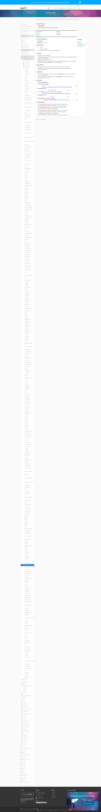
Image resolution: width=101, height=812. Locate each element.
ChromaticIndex (27, 125)
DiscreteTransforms (26, 54)
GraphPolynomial (27, 293)
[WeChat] (46, 802)
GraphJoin (26, 289)
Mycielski (26, 519)
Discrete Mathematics (56, 19)
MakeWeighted (27, 487)
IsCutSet (26, 381)
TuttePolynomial (27, 657)
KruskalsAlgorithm (28, 453)
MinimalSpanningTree (28, 504)
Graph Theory (25, 56)
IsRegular (26, 422)
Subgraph (26, 638)
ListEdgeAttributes (28, 463)
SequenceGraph (27, 586)
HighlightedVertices (28, 323)
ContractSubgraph (28, 168)
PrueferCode (27, 558)
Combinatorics (25, 52)
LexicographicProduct (28, 459)
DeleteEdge (26, 189)
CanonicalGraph (27, 114)
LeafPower (26, 457)
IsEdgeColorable (27, 388)
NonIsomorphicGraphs (28, 528)
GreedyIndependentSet (28, 308)
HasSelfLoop (27, 317)
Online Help (44, 19)
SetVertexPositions (28, 599)
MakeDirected (27, 485)
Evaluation (24, 693)
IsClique (26, 375)
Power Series (25, 735)
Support (40, 19)
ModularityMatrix (27, 511)
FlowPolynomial (27, 254)
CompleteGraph (27, 155)
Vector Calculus (25, 722)
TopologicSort (27, 642)
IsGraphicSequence (28, 394)
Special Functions (25, 720)
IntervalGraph (27, 353)
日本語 (34, 808)
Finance (24, 698)
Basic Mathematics (26, 724)
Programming (24, 750)
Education (23, 764)
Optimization (25, 715)
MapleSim (23, 779)
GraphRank (26, 297)
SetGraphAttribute (28, 595)
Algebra (24, 40)
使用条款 (38, 810)
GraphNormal (27, 291)
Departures (26, 194)
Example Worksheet (27, 677)
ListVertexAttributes (28, 468)
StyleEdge (26, 623)
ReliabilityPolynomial (28, 571)
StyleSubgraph (27, 627)
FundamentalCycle (28, 256)
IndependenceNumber (28, 343)
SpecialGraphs (27, 67)
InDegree (26, 340)
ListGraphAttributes (28, 466)
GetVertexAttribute (28, 267)
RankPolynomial (27, 562)
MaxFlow (26, 489)
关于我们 (22, 790)
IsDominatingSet (27, 386)
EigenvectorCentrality (28, 233)
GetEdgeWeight (27, 261)
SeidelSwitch (27, 582)
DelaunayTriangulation (28, 185)
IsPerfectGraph (27, 414)
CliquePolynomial (27, 151)
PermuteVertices (27, 552)
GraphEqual (26, 284)
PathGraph (26, 547)
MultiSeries (25, 681)
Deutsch (31, 808)
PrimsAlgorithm (27, 556)
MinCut (26, 502)
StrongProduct (27, 621)
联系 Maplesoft (73, 5)
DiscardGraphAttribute (28, 207)
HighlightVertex (27, 330)
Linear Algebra (25, 707)
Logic (23, 733)
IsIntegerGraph (27, 401)
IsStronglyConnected (28, 431)
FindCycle (26, 241)
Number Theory (25, 711)
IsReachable (27, 420)
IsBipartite (26, 368)
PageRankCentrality (28, 545)
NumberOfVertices (28, 539)
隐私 (40, 810)
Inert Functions (25, 741)
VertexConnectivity (28, 666)
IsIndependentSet (27, 399)
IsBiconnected (27, 366)
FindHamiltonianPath (28, 250)
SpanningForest (27, 610)
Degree (26, 179)
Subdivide (26, 636)
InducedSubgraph (27, 349)
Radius (26, 560)
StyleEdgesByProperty (28, 625)
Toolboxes (23, 777)
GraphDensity (27, 282)
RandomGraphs (27, 65)
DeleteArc (26, 187)
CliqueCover (27, 144)
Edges (26, 228)
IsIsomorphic (27, 405)
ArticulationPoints (27, 95)
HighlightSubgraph (27, 325)
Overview (26, 69)
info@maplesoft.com (41, 797)
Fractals (24, 700)
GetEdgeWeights (27, 263)
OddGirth (26, 541)
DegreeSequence (27, 183)
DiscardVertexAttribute (28, 209)
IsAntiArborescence (28, 358)
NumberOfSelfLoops (28, 532)
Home (37, 19)
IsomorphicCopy (27, 412)
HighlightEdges (27, 321)
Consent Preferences (45, 810)
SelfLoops (26, 584)
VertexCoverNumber (28, 668)
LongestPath (27, 474)
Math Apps (24, 762)
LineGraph (26, 461)
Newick (26, 526)
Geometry (24, 702)
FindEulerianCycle (27, 243)
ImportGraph (27, 334)
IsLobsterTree (27, 407)
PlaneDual (26, 554)
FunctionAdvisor (25, 737)
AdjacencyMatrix (27, 82)
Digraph (26, 200)
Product (24, 691)
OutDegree (26, 543)
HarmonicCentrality (28, 310)
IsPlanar (26, 416)
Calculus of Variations (26, 726)
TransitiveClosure (27, 646)
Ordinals (24, 683)
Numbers (24, 743)
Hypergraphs (25, 679)
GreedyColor (27, 306)
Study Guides (24, 766)
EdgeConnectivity (27, 226)
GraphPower (27, 295)
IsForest (26, 392)
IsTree (26, 440)
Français (27, 808)
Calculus (24, 42)
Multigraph (26, 517)
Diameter (26, 198)
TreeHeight (26, 655)
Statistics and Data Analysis (26, 748)
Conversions (25, 728)
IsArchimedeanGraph (28, 362)
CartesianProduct (27, 116)
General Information (26, 38)
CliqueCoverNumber (28, 146)
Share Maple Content (25, 33)
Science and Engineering (26, 754)
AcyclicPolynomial (27, 73)
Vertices (26, 670)
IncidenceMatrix (27, 336)
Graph (26, 278)
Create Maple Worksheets (26, 28)
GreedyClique (27, 304)
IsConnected (27, 379)
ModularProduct (27, 513)
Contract (26, 166)
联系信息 (37, 790)
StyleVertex (26, 629)
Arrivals (26, 93)
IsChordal (26, 373)
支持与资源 (54, 796)
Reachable (26, 565)
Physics (23, 746)
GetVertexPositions (28, 269)
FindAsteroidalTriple (28, 237)
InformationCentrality (28, 351)
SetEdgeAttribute (27, 588)
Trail (25, 644)
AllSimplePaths (27, 88)
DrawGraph (27, 71)
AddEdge (26, 78)
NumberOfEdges (27, 530)
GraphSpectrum (27, 299)
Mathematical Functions (26, 709)
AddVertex (26, 80)
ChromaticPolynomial (28, 129)
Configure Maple (24, 775)
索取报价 (78, 5)
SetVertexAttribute (28, 597)
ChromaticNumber (28, 127)
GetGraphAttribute (28, 265)
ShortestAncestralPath (28, 601)
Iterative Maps (25, 705)
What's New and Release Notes (27, 26)
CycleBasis (26, 174)
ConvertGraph (27, 170)
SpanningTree (27, 614)
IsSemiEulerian (27, 425)
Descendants (27, 196)
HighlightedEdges (27, 319)
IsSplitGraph (27, 429)
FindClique (26, 239)
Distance (26, 213)
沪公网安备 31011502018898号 (59, 810)
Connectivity (24, 756)
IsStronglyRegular (27, 433)
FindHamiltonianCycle (28, 248)
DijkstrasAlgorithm (28, 202)
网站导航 (52, 810)
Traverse (26, 653)
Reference (23, 768)
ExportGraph (27, 235)
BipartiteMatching (27, 110)
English (24, 808)
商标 (49, 810)
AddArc (26, 75)
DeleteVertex (27, 192)
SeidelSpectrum (27, 580)
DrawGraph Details (28, 60)
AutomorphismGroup (28, 97)
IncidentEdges (27, 338)
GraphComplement (28, 280)
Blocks (26, 112)
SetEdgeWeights (27, 593)
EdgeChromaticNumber (28, 224)
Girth (25, 271)
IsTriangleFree (27, 442)
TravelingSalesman (28, 651)
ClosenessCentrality (28, 153)
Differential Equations (26, 44)
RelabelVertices (27, 567)
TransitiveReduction (28, 649)
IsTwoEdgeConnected (28, 444)
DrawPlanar (27, 220)
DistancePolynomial (28, 215)
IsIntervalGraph (27, 403)
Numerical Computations (27, 713)
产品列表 (53, 792)
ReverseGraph (27, 575)
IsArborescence (27, 360)
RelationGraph (27, 569)
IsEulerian (26, 390)
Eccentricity (26, 222)
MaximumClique (27, 491)
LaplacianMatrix (27, 455)
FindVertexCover (27, 252)
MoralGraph (27, 515)
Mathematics (49, 19)
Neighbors (26, 524)
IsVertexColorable (27, 446)
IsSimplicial (26, 427)
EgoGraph (26, 230)
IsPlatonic (26, 418)
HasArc (26, 312)
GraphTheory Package (27, 58)
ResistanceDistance (28, 573)
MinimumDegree (27, 506)
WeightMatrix (27, 672)
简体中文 (37, 808)
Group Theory (25, 739)
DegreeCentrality (27, 181)
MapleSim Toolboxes (25, 781)
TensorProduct (27, 640)
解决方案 (53, 794)
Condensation (27, 157)
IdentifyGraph (27, 332)
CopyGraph (26, 172)
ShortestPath (27, 608)
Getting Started (24, 24)
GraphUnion (27, 302)
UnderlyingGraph (27, 664)
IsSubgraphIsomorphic (28, 435)
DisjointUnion (27, 211)
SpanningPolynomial (28, 612)
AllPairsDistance (27, 86)
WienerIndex (27, 674)
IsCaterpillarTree (27, 371)
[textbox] (43, 82)
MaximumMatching (28, 500)
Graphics (23, 752)
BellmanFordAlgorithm (28, 99)
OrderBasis (25, 688)
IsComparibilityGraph (28, 377)
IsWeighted (26, 448)
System (23, 770)
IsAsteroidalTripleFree (28, 364)
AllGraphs (26, 84)
